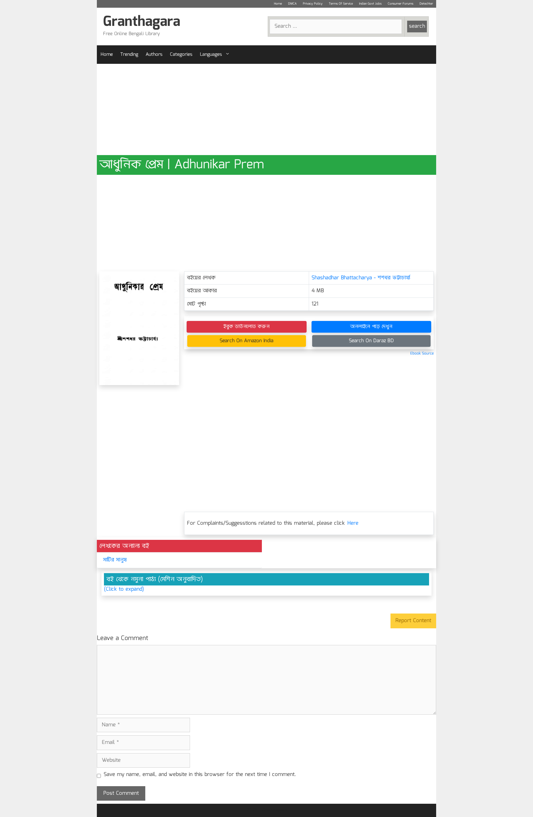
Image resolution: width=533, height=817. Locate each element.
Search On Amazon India (246, 341)
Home (278, 3)
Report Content (413, 621)
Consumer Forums (400, 3)
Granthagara (141, 22)
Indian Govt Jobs (370, 3)
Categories (181, 54)
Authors (154, 54)
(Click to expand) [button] (124, 589)
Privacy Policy (313, 3)
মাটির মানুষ (115, 560)
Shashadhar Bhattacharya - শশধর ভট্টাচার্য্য (361, 278)
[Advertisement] (266, 109)
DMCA (292, 3)
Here (352, 523)
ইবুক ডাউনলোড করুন (246, 326)
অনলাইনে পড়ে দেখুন (371, 326)
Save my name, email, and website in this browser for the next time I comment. (200, 775)
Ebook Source (422, 353)
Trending (129, 54)
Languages (211, 54)
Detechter (426, 3)
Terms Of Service (341, 3)
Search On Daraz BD (371, 341)
